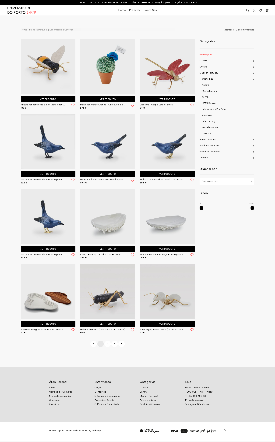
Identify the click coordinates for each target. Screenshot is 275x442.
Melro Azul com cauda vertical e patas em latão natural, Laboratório (43, 254)
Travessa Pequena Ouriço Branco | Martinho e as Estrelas (162, 254)
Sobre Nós (150, 10)
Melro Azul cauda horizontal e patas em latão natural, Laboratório (162, 179)
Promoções (206, 55)
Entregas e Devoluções (107, 396)
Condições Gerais (104, 400)
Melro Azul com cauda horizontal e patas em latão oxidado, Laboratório (102, 179)
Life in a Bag (208, 121)
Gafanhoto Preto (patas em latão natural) (102, 329)
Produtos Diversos (210, 152)
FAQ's (98, 388)
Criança (204, 158)
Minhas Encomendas (60, 396)
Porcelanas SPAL (211, 127)
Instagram (191, 404)
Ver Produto (48, 99)
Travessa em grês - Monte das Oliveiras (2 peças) (43, 329)
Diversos (207, 133)
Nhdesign (96, 431)
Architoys (207, 115)
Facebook (203, 404)
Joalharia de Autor (209, 146)
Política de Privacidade (107, 404)
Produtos (135, 10)
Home (122, 10)
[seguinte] (121, 344)
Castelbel (207, 79)
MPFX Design (209, 103)
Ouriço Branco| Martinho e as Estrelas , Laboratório (102, 254)
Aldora (205, 85)
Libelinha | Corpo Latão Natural (156, 105)
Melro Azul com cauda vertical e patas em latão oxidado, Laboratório (43, 179)
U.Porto (204, 61)
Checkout (54, 400)
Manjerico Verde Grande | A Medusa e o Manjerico (102, 105)
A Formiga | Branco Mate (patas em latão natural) (162, 329)
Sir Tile (205, 97)
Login (52, 388)
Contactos (100, 392)
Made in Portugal (38, 30)
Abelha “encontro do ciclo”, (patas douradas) (43, 105)
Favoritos (54, 404)
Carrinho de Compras (60, 392)
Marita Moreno (210, 91)
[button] (267, 11)
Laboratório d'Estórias (61, 30)
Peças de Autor (208, 139)
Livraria (203, 67)
